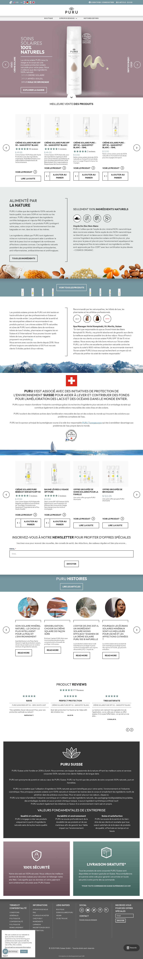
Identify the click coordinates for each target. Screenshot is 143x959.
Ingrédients (38, 921)
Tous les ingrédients (23, 258)
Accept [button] (23, 951)
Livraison (37, 925)
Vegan (58, 915)
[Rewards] (131, 947)
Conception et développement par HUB (71, 956)
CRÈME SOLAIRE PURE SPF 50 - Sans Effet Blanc (70, 705)
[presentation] (77, 218)
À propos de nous (67, 18)
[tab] (77, 218)
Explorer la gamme (33, 90)
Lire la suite (28, 178)
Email (12, 549)
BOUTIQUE (48, 18)
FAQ (34, 912)
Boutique (60, 909)
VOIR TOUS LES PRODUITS (71, 287)
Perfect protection (70, 700)
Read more (23, 653)
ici (31, 339)
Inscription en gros (41, 928)
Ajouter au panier (60, 176)
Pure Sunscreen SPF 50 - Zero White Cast (29, 705)
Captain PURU (38, 931)
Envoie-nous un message (88, 920)
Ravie (29, 700)
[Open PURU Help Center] (5, 951)
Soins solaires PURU (64, 912)
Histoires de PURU (91, 18)
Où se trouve (61, 918)
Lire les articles (71, 586)
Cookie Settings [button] (11, 951)
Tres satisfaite (111, 700)
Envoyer (71, 564)
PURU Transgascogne (92, 422)
